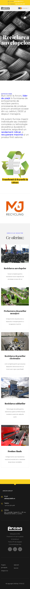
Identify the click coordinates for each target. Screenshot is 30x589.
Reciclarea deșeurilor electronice (15, 357)
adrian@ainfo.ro (18, 1)
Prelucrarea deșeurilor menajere (15, 312)
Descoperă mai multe (16, 57)
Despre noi (4, 570)
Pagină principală (4, 566)
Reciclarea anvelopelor (15, 268)
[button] (24, 8)
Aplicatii (16, 565)
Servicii (16, 568)
